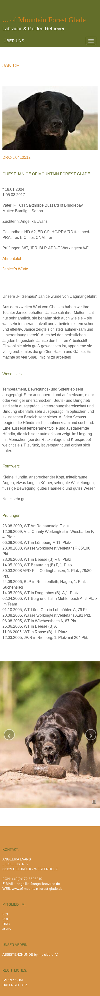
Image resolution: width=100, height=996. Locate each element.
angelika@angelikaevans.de (38, 884)
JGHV (6, 929)
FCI (5, 914)
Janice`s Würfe (15, 269)
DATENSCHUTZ (14, 985)
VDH (5, 919)
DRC (6, 924)
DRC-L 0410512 (16, 157)
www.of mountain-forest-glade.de (37, 888)
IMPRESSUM (12, 980)
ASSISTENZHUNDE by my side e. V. (30, 954)
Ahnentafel (11, 258)
